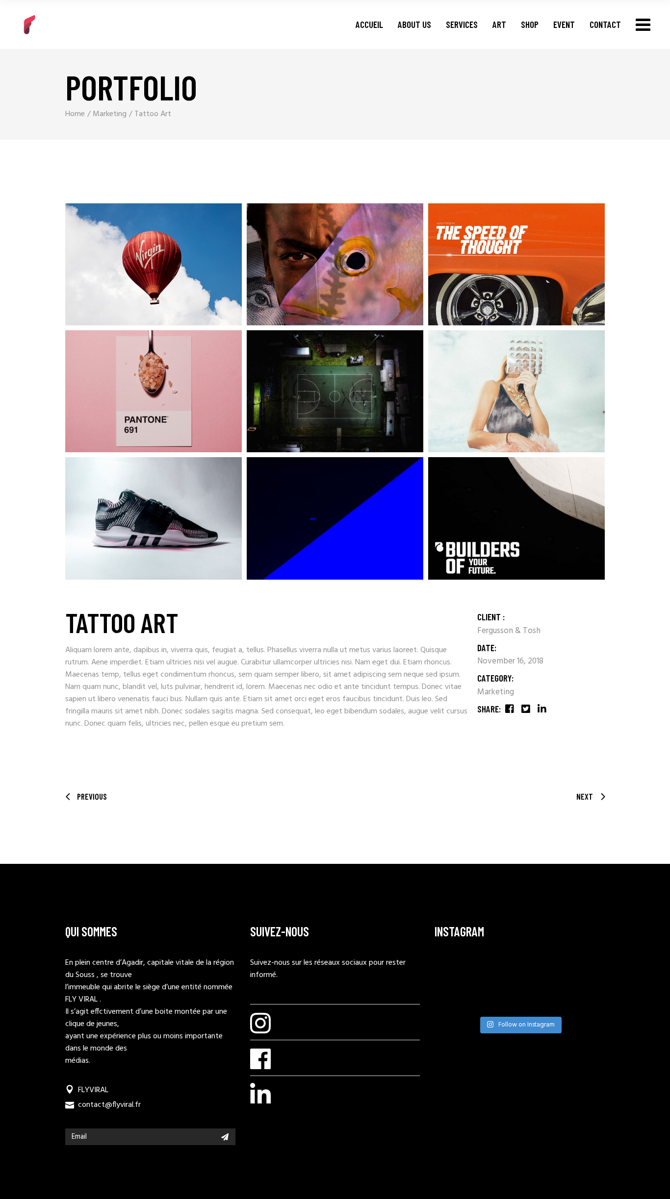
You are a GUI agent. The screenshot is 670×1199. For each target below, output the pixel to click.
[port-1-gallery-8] (335, 518)
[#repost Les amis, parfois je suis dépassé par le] (587, 970)
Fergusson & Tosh (509, 631)
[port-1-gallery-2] (516, 264)
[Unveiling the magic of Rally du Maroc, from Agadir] (497, 970)
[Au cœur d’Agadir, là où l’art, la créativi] (497, 999)
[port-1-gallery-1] (335, 264)
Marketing (495, 692)
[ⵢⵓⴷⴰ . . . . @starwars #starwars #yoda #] (542, 999)
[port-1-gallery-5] (335, 391)
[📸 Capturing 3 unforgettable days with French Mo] (542, 970)
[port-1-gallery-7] (516, 518)
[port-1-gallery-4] (516, 391)
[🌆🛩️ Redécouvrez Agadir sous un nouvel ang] (452, 999)
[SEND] (224, 1136)
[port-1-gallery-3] (153, 264)
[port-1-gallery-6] (153, 391)
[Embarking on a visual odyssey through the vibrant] (452, 970)
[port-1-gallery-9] (153, 518)
